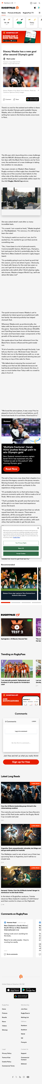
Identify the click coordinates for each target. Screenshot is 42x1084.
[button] (40, 13)
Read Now (11, 468)
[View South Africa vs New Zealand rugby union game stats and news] (19, 22)
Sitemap (5, 1030)
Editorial (24, 1064)
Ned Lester (11, 59)
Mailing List (25, 1017)
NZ (22, 1038)
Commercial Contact (25, 1058)
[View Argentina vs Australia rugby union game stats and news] (32, 22)
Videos (4, 1026)
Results (4, 1017)
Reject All (21, 548)
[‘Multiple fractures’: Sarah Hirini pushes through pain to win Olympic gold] (21, 431)
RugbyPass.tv (25, 1013)
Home (4, 1009)
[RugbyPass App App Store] (13, 990)
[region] (21, 542)
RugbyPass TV (28, 13)
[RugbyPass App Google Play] (29, 990)
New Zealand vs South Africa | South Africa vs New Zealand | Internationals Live (16, 927)
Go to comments (11, 954)
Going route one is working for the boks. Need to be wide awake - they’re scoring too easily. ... (16, 942)
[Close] (38, 528)
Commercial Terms (8, 1066)
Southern (24, 1030)
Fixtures (4, 1013)
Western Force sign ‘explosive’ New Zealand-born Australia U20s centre (19, 594)
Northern (24, 1025)
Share (17, 99)
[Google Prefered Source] (31, 99)
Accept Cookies (21, 553)
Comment (8, 99)
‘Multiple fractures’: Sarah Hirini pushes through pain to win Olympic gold (19, 449)
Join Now (24, 1009)
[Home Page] (10, 7)
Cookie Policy (6, 1062)
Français (24, 1042)
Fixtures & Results (14, 13)
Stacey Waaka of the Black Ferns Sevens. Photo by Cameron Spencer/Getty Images (19, 91)
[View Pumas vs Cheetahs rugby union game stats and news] (7, 22)
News (4, 13)
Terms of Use (6, 1057)
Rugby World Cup (15, 181)
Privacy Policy (6, 1053)
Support (23, 1053)
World (23, 1034)
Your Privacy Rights (21, 543)
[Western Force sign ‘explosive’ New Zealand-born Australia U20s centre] (19, 579)
